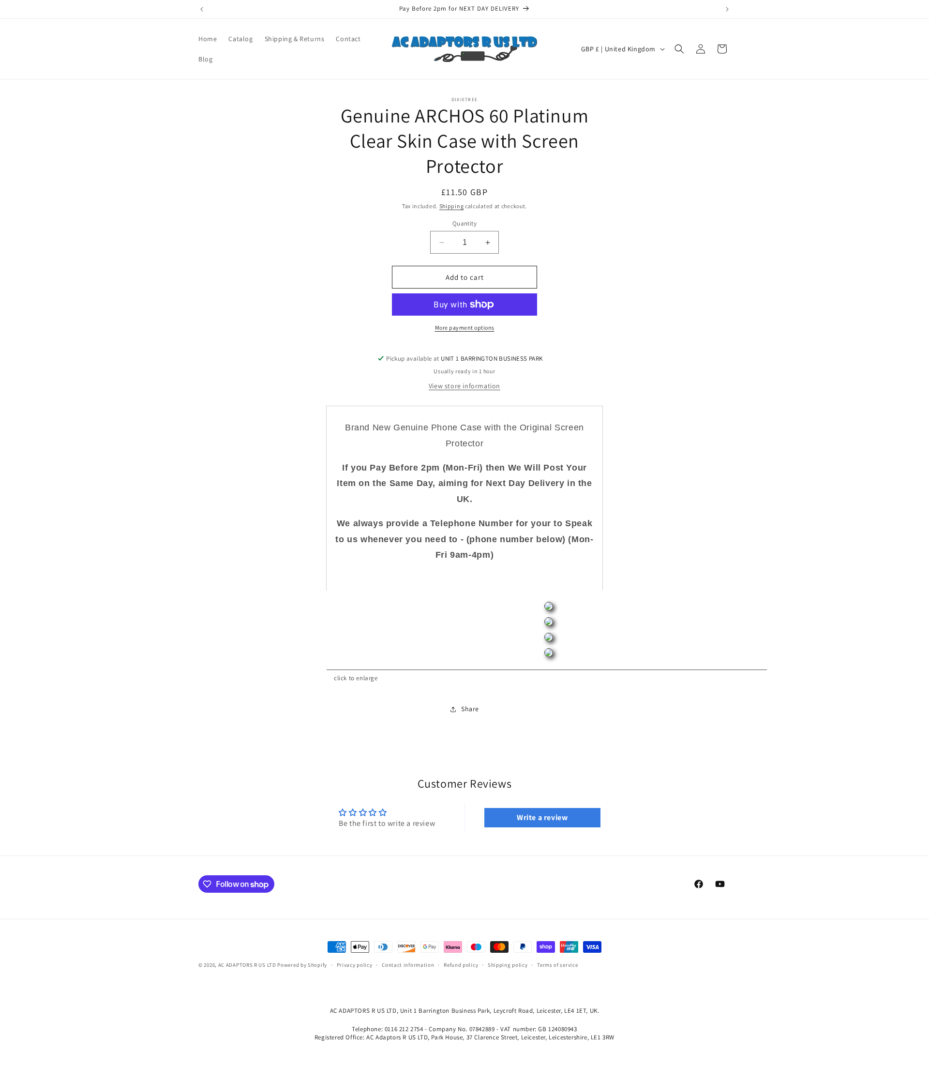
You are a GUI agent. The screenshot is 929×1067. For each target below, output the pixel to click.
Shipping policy (508, 964)
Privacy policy (355, 964)
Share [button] (470, 708)
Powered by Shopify (302, 964)
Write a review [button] (542, 817)
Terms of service (557, 964)
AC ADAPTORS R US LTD (247, 964)
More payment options (464, 327)
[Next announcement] (727, 9)
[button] (679, 49)
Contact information (408, 964)
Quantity (464, 223)
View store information (464, 385)
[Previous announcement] (201, 9)
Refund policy (461, 964)
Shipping (451, 206)
